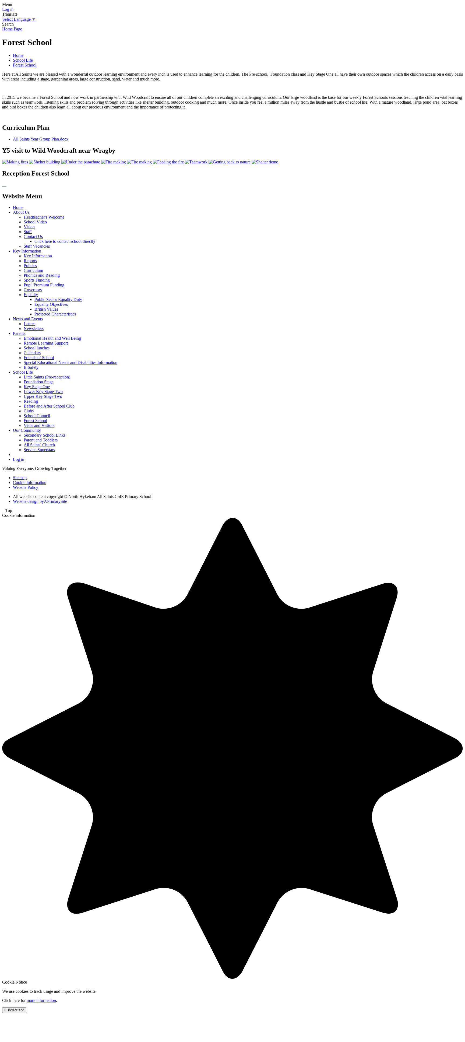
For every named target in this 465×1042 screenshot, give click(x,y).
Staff (28, 231)
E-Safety (31, 367)
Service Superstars (39, 449)
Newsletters (34, 328)
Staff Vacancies (37, 246)
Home (18, 55)
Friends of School (39, 357)
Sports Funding (37, 280)
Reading (31, 401)
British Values (46, 309)
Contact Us (33, 236)
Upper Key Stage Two (43, 396)
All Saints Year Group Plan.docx (40, 139)
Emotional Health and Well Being (52, 338)
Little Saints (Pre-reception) (47, 377)
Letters (29, 323)
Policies (30, 265)
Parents (19, 333)
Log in (7, 9)
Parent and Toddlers (41, 440)
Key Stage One (37, 386)
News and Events (28, 319)
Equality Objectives (51, 304)
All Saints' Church (39, 445)
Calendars (32, 352)
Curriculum (33, 270)
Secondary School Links (44, 435)
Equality (31, 294)
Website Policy (25, 487)
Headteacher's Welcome (44, 217)
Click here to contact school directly (64, 241)
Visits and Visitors (39, 425)
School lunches (37, 348)
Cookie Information (29, 482)
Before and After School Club (49, 406)
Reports (30, 260)
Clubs (29, 411)
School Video (35, 222)
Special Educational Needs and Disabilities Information (70, 362)
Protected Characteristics (55, 314)
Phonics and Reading (42, 275)
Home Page (12, 29)
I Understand (14, 1010)
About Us (21, 212)
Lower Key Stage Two (43, 391)
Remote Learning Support (46, 343)
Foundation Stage (39, 382)
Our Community (27, 430)
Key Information (27, 251)
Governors (33, 289)
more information (41, 1000)
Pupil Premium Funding (44, 285)
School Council (37, 415)
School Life (23, 60)
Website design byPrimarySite (40, 501)
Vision (29, 226)
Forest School (24, 65)
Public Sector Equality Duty (58, 299)
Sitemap (20, 477)
